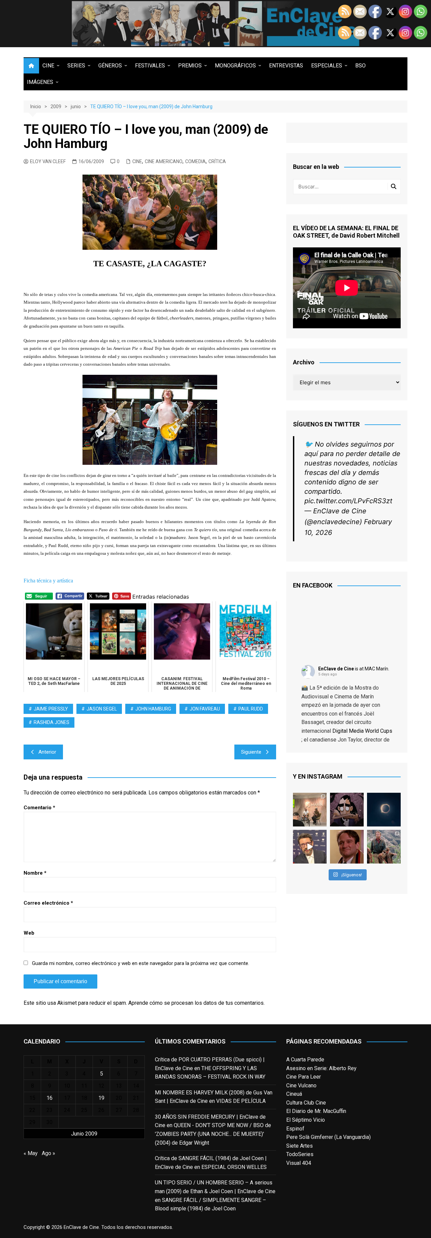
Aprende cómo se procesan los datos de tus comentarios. (196, 1003)
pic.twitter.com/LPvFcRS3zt (348, 501)
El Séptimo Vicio (305, 1120)
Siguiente (251, 752)
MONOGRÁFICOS (235, 65)
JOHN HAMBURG (153, 709)
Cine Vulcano (301, 1085)
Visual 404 (298, 1163)
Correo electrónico (48, 903)
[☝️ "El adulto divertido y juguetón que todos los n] (347, 847)
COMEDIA (195, 161)
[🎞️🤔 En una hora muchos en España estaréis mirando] (384, 809)
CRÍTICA (217, 161)
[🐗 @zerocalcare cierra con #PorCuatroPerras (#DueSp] (347, 809)
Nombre (35, 873)
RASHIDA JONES (51, 722)
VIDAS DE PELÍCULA (241, 1101)
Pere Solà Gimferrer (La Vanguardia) (328, 1137)
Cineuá (294, 1094)
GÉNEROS (110, 65)
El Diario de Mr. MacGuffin (316, 1111)
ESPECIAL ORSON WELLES (234, 1167)
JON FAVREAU (205, 709)
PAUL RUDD (250, 709)
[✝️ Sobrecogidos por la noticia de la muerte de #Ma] (310, 847)
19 (101, 1098)
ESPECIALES (326, 65)
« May (31, 1153)
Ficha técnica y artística (48, 580)
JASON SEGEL (102, 709)
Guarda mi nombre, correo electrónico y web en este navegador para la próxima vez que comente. (140, 963)
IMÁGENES (40, 82)
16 (49, 1098)
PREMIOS (190, 65)
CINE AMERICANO (164, 161)
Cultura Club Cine (306, 1102)
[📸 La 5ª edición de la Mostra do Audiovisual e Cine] (310, 809)
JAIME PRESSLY (51, 709)
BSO (360, 65)
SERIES (76, 65)
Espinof (295, 1128)
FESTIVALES (150, 65)
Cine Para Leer (303, 1077)
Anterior (47, 752)
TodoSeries (299, 1154)
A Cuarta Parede (305, 1059)
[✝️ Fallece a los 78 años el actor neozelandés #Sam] (384, 847)
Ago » (48, 1153)
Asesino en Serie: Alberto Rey (321, 1068)
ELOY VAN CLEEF (48, 161)
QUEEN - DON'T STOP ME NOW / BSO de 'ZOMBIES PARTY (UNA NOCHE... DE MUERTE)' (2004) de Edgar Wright (213, 1134)
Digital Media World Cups (362, 731)
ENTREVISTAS (286, 65)
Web (29, 933)
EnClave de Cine (336, 668)
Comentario (39, 808)
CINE (48, 65)
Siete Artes (299, 1146)
